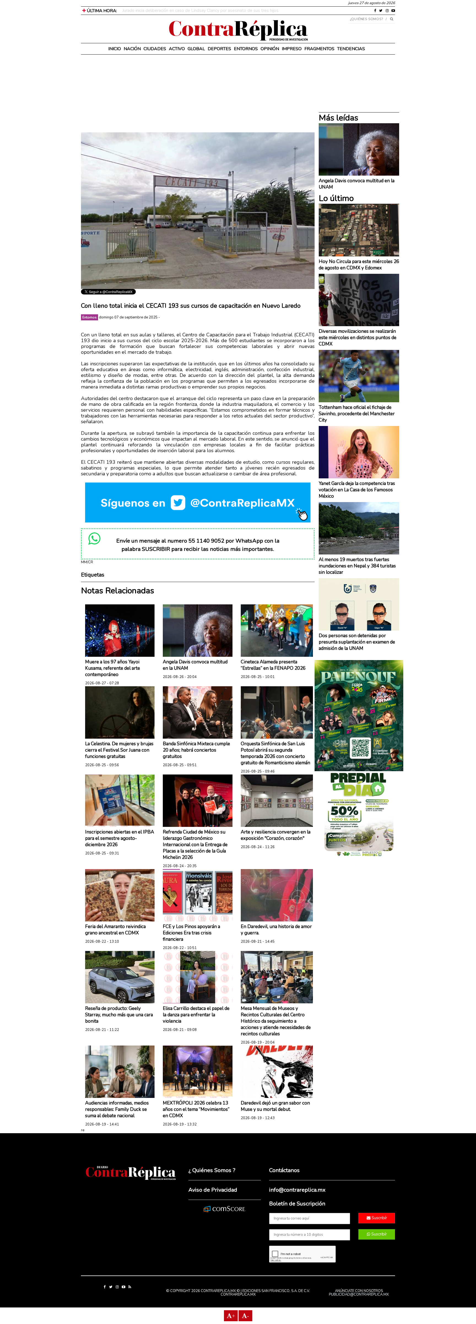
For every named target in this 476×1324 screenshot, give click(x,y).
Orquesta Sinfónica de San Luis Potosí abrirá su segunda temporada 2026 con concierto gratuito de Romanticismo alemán (275, 753)
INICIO (114, 49)
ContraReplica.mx (238, 1294)
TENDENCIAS (351, 49)
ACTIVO (177, 49)
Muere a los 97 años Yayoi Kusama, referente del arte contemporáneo (112, 668)
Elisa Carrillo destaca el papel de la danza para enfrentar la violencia (196, 1014)
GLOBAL (196, 49)
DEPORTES (219, 49)
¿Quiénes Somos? (366, 19)
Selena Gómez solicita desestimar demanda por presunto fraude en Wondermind (199, 10)
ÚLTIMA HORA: (101, 11)
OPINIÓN (270, 49)
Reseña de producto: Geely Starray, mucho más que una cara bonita (119, 1014)
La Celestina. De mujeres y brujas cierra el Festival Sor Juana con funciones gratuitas (119, 750)
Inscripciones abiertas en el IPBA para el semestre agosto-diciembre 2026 (119, 838)
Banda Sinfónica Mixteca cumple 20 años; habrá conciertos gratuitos (196, 750)
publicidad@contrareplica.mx (359, 1294)
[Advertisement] (198, 93)
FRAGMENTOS (319, 49)
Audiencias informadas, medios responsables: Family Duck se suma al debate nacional (117, 1109)
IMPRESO (292, 49)
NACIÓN (132, 49)
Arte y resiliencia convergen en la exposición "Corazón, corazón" (275, 835)
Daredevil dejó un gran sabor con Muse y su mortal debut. (275, 1106)
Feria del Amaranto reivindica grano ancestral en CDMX (115, 929)
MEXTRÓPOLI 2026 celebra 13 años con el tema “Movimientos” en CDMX (196, 1109)
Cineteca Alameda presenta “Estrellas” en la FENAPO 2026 (273, 665)
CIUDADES (155, 49)
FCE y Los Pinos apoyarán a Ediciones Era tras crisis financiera (191, 932)
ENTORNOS (246, 49)
